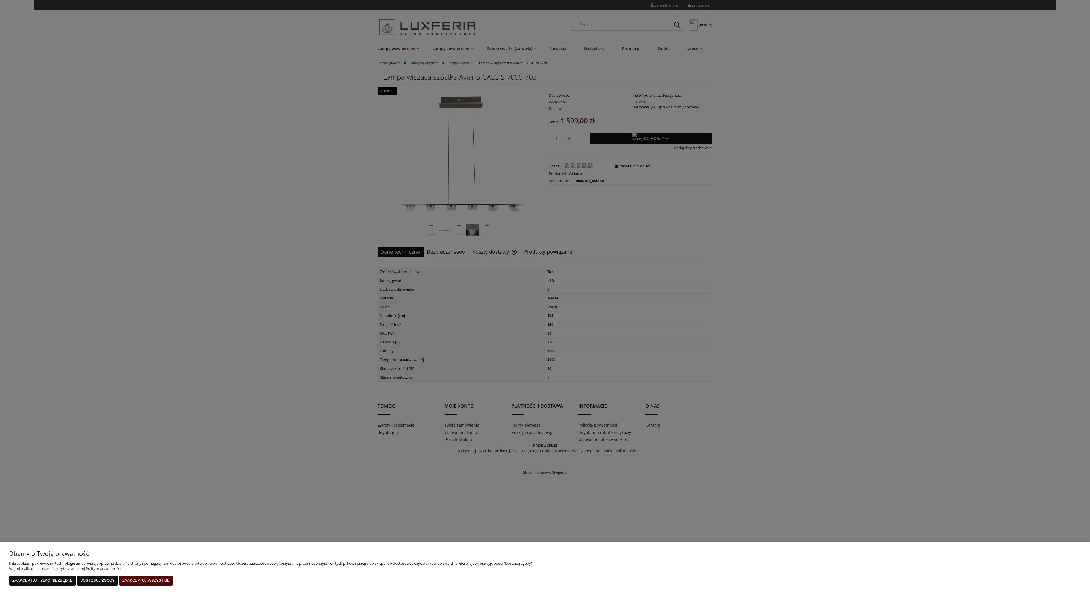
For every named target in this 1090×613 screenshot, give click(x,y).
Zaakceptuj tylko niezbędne (42, 580)
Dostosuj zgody (97, 580)
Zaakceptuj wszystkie (146, 580)
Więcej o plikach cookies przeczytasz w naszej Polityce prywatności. (65, 568)
